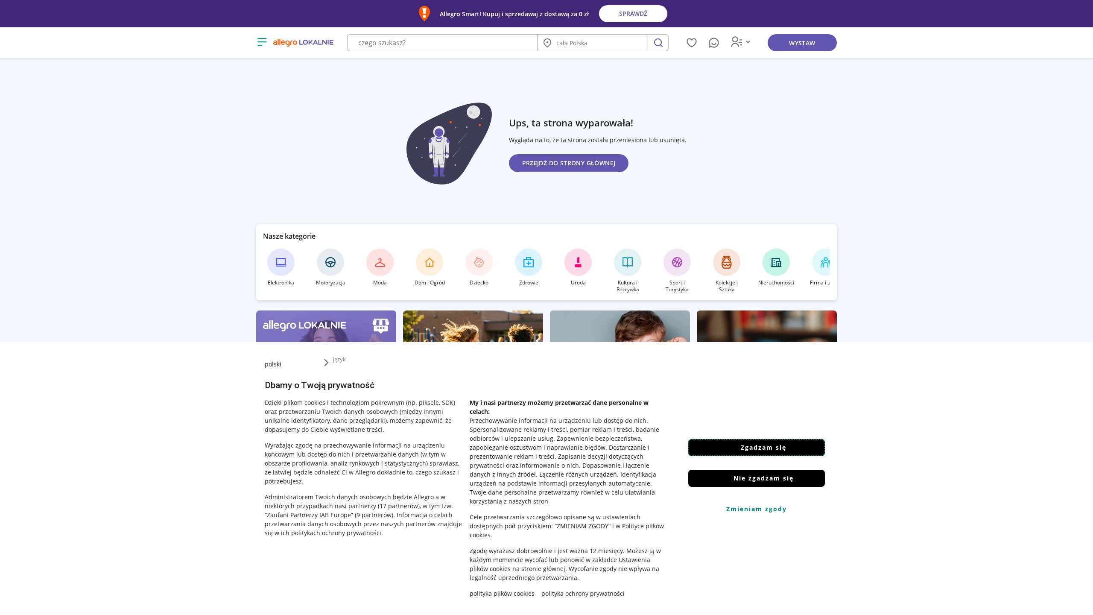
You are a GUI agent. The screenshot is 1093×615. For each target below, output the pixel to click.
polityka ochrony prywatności (583, 593)
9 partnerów (374, 515)
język (339, 359)
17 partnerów (399, 506)
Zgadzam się (763, 447)
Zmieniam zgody (756, 509)
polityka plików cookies (502, 593)
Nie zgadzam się (764, 478)
